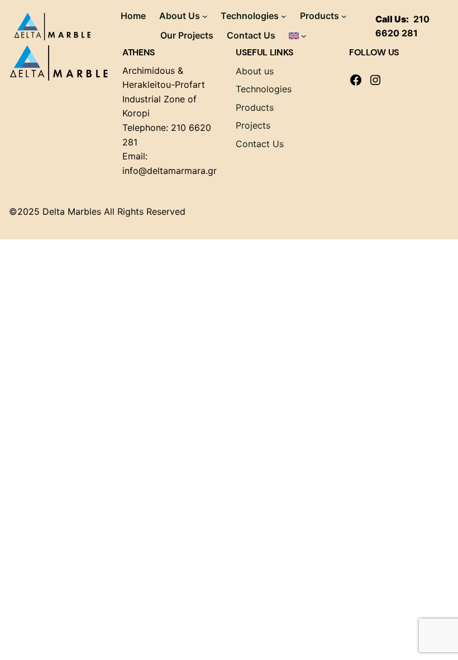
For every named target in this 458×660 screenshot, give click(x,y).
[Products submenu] (344, 16)
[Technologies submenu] (284, 16)
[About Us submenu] (205, 16)
